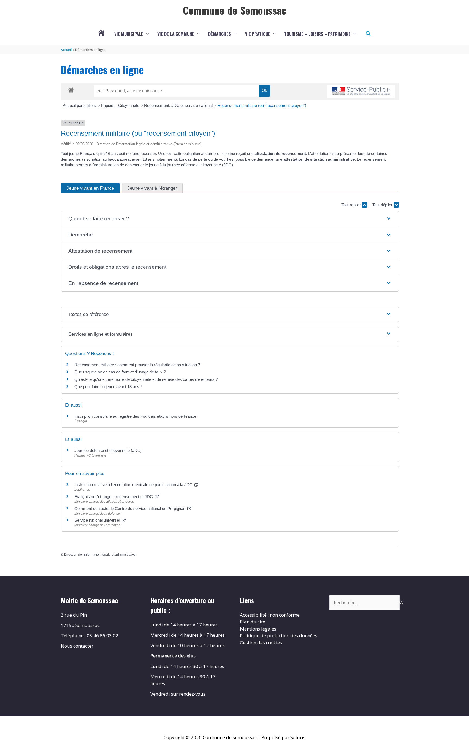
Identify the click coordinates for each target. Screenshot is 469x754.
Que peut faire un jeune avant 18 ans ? (108, 386)
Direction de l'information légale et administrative (100, 554)
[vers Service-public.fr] (361, 91)
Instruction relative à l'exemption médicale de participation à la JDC (134, 484)
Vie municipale (128, 34)
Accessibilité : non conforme (270, 615)
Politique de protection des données (278, 635)
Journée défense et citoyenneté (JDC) (108, 450)
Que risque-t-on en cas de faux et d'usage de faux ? (120, 372)
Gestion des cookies (261, 642)
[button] (368, 33)
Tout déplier (383, 204)
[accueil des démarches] (71, 89)
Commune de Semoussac (234, 10)
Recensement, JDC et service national (179, 105)
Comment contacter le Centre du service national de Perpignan (130, 508)
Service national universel (97, 520)
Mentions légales (258, 629)
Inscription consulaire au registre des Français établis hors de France (135, 416)
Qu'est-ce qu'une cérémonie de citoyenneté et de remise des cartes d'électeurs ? (146, 379)
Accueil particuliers (80, 105)
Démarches (219, 34)
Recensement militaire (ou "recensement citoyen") (261, 105)
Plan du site (252, 622)
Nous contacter (77, 646)
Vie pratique (257, 34)
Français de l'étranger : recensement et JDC (114, 496)
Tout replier (351, 204)
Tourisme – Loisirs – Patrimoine (317, 34)
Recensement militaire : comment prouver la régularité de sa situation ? (137, 364)
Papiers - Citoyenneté (120, 105)
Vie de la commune (175, 34)
